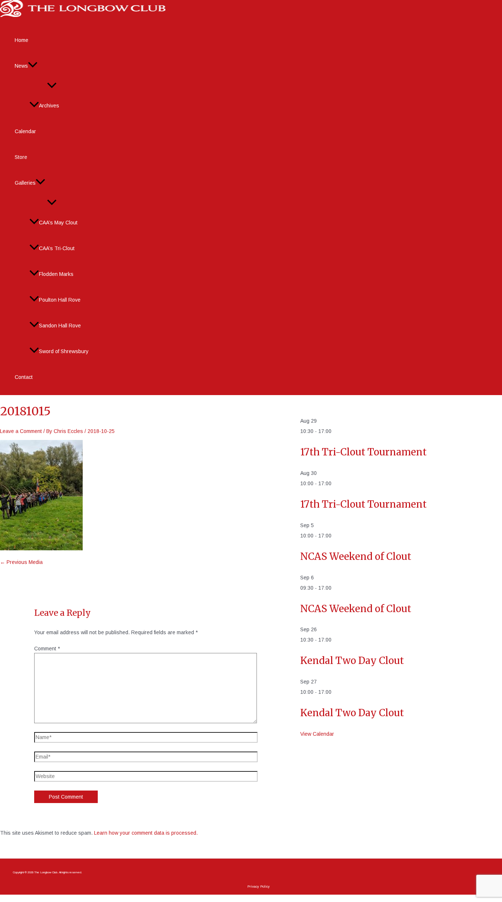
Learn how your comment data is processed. (146, 833)
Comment (47, 648)
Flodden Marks (56, 274)
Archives (49, 106)
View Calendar (317, 734)
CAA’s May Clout (58, 223)
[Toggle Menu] (52, 86)
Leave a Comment (21, 431)
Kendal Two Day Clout (352, 660)
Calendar (25, 131)
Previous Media (21, 562)
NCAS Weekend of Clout (355, 556)
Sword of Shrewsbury (64, 351)
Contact (24, 377)
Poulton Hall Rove (59, 300)
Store (21, 157)
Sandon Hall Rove (60, 326)
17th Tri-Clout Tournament (363, 452)
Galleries (25, 183)
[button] (32, 66)
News (21, 66)
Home (21, 40)
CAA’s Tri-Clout (57, 248)
